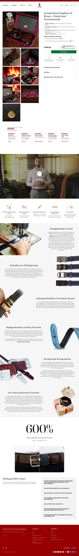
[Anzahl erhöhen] (49, 51)
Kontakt (52, 533)
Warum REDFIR (54, 537)
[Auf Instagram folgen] (6, 548)
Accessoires (22, 5)
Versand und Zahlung (36, 535)
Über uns (30, 5)
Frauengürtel (14, 5)
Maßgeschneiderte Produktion (57, 539)
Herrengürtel (5, 5)
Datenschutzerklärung (37, 539)
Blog (33, 533)
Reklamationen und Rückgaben (38, 537)
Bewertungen (53, 535)
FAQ (33, 531)
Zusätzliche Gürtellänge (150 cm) (51, 38)
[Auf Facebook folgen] (3, 548)
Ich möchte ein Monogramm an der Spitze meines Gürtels (56, 41)
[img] (40, 128)
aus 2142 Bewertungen (12, 130)
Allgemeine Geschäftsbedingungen (37, 542)
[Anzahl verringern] (45, 51)
